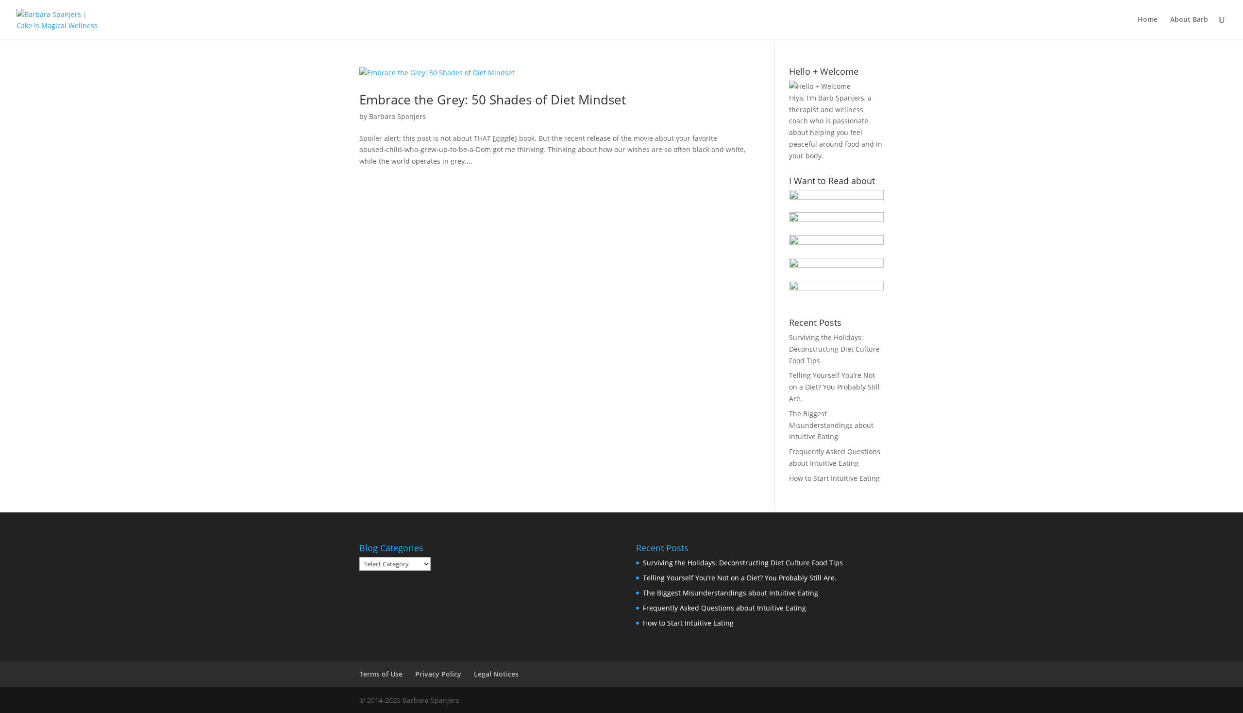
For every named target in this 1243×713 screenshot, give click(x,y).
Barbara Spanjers (397, 116)
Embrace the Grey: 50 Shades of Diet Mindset (492, 99)
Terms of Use (381, 674)
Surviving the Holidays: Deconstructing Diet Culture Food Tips (834, 349)
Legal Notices (496, 674)
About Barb (1189, 20)
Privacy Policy (438, 674)
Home (1148, 20)
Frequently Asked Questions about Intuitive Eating (724, 607)
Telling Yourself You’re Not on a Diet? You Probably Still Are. (834, 387)
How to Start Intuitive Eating (834, 478)
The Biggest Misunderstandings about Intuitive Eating (831, 425)
